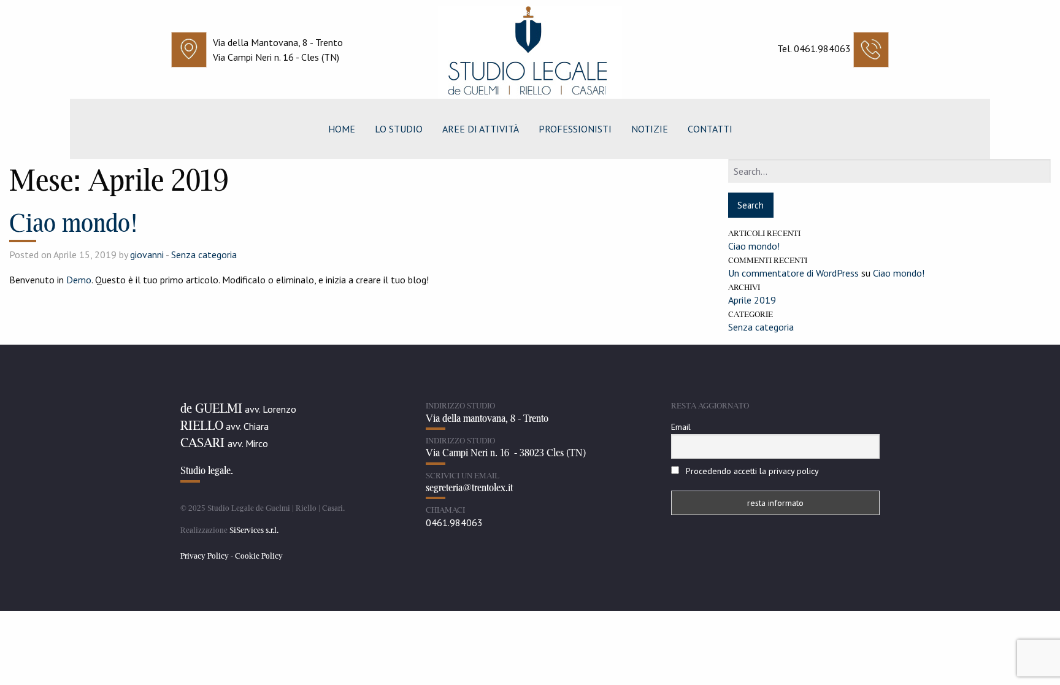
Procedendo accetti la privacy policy (752, 470)
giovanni (147, 254)
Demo (78, 280)
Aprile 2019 (752, 300)
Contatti (710, 129)
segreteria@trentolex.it (469, 487)
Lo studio (399, 129)
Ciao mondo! (73, 222)
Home (341, 129)
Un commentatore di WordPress (793, 273)
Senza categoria (204, 254)
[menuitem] (341, 128)
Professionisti (575, 129)
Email (681, 426)
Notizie (649, 129)
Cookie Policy (259, 556)
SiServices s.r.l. (253, 530)
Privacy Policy (204, 556)
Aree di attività (480, 129)
